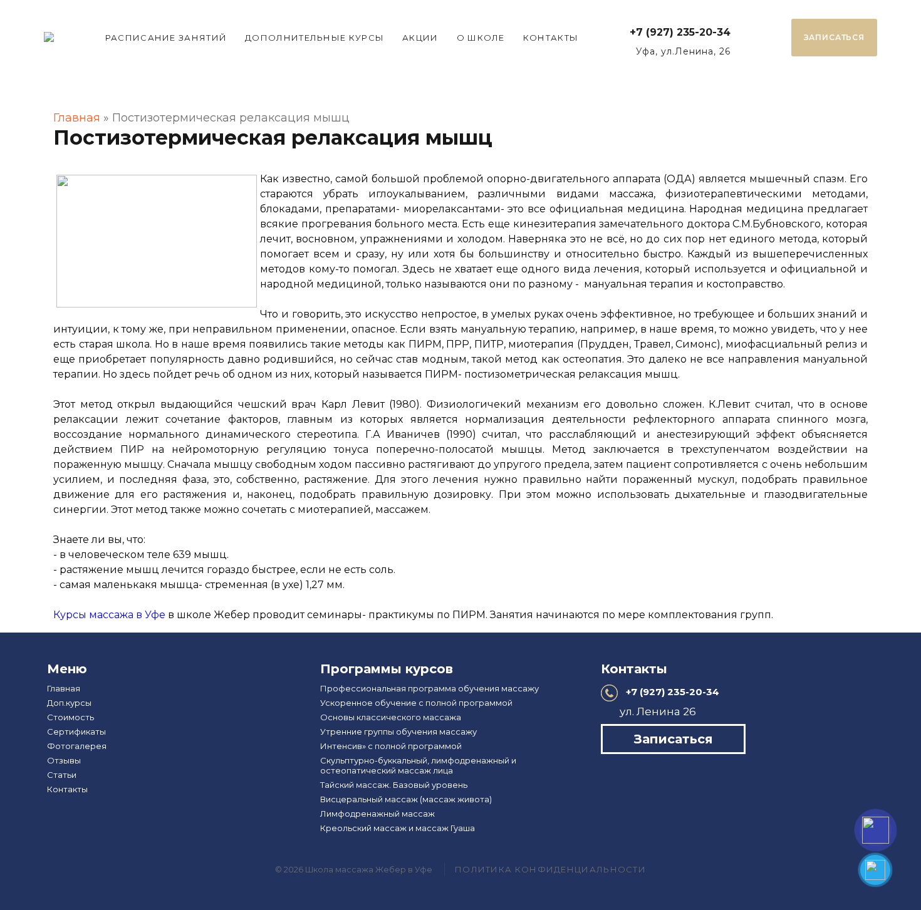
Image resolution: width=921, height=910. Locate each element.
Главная (76, 118)
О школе (481, 38)
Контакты (550, 38)
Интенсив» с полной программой (391, 746)
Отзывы (64, 760)
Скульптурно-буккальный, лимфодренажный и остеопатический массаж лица (418, 765)
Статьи (61, 775)
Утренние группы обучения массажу (398, 731)
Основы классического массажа (390, 717)
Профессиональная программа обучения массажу (429, 688)
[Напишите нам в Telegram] (875, 870)
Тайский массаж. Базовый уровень (393, 785)
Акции (420, 38)
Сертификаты (76, 731)
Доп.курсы (69, 703)
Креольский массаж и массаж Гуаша (397, 828)
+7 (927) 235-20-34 (680, 32)
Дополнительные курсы (314, 38)
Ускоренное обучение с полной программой (416, 703)
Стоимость (70, 717)
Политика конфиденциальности (550, 869)
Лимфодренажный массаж (377, 814)
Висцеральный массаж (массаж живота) (406, 799)
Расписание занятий (166, 38)
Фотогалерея (77, 746)
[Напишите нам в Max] (875, 830)
